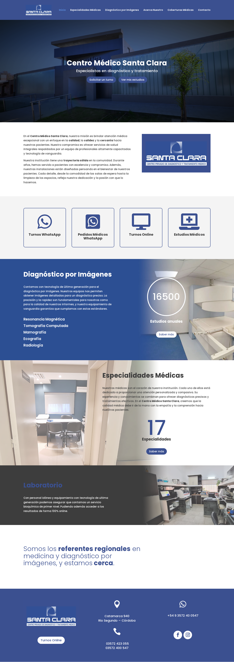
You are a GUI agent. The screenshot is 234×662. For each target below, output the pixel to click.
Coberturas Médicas (181, 10)
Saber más (166, 334)
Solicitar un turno (101, 80)
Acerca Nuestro (153, 10)
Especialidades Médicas (85, 10)
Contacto (204, 10)
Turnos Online (51, 640)
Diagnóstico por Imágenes (122, 10)
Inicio (62, 10)
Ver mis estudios (132, 80)
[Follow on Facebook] (178, 635)
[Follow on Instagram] (187, 635)
